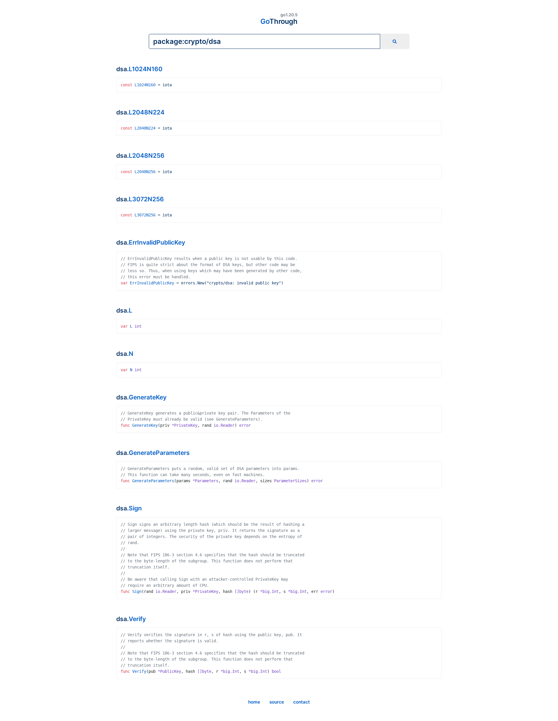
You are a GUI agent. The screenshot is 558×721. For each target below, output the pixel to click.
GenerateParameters (159, 452)
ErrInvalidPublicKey (157, 242)
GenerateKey (148, 397)
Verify (137, 619)
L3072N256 (146, 199)
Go (279, 21)
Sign (135, 508)
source (276, 702)
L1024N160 (145, 69)
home (254, 702)
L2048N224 (146, 112)
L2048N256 (146, 155)
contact (301, 702)
